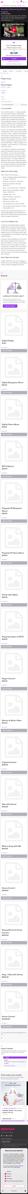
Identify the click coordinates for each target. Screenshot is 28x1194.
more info (3, 87)
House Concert (8, 888)
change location (21, 5)
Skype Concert (8, 678)
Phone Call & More (10, 595)
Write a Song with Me (11, 846)
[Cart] (17, 2)
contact (9, 87)
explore (16, 1078)
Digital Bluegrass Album (12, 382)
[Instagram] (9, 1136)
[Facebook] (1, 1136)
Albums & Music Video (12, 720)
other (3, 98)
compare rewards (9, 306)
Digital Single (8, 340)
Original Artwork (9, 762)
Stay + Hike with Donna (12, 974)
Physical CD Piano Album (13, 553)
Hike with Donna (9, 804)
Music (3, 92)
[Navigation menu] (26, 2)
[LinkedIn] (11, 1136)
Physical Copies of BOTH (13, 636)
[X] (4, 1136)
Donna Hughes (6, 13)
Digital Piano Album (10, 424)
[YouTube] (6, 1136)
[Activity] (20, 2)
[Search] (14, 2)
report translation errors (14, 1146)
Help (13, 1052)
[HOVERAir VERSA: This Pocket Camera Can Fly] (13, 1093)
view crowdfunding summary (14, 64)
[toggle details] (24, 1120)
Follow (14, 58)
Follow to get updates (9, 1065)
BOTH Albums (8, 466)
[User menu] (23, 2)
